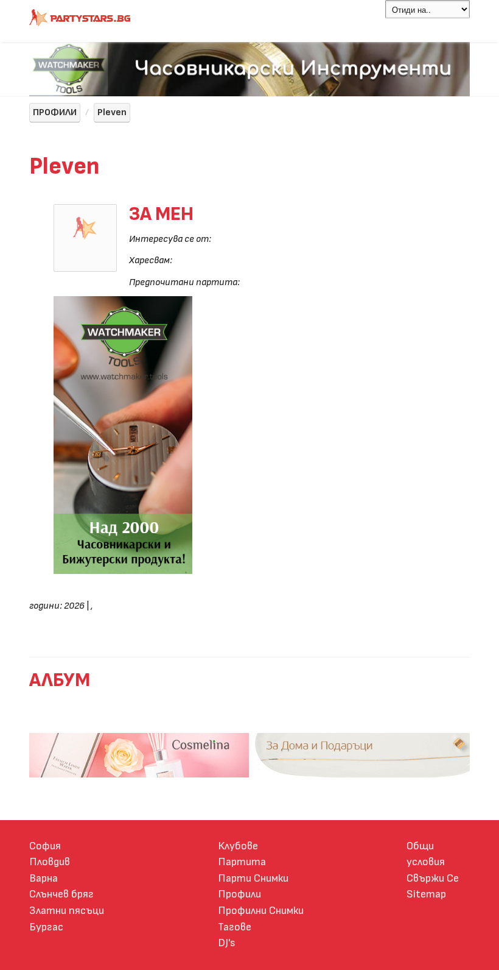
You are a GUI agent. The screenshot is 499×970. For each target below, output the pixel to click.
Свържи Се (433, 878)
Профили (239, 894)
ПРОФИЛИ (55, 112)
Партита (242, 861)
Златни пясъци (66, 910)
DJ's (227, 942)
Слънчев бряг (61, 894)
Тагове (234, 927)
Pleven (112, 112)
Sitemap (426, 894)
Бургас (46, 927)
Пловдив (49, 861)
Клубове (238, 846)
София (45, 846)
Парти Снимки (253, 878)
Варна (43, 878)
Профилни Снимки (261, 910)
